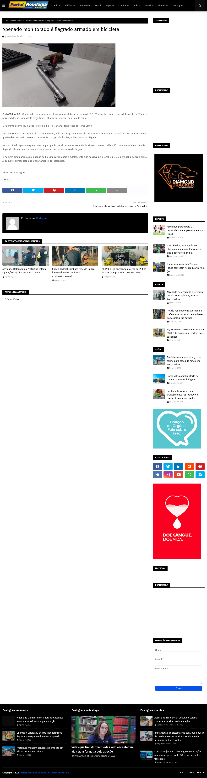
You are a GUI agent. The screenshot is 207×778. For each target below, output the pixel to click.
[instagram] (168, 474)
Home (182, 773)
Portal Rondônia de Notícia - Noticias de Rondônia (44, 773)
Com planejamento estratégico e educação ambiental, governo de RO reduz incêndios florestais (177, 755)
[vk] (157, 474)
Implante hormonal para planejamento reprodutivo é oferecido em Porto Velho (182, 395)
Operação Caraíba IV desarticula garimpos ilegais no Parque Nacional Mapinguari (39, 734)
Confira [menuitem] (122, 5)
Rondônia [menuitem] (85, 5)
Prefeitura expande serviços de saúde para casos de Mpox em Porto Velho (184, 361)
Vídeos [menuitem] (161, 5)
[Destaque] (103, 729)
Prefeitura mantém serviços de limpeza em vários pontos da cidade (39, 749)
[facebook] (157, 466)
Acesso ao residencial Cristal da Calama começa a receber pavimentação (175, 719)
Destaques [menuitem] (178, 5)
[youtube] (178, 474)
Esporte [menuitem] (110, 5)
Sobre (191, 773)
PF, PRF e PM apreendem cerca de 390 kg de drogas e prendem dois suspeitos (124, 271)
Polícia (21, 21)
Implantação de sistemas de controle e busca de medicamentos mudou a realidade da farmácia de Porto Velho (179, 736)
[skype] (200, 474)
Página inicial (10, 21)
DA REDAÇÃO (80, 756)
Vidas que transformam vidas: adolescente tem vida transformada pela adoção (39, 719)
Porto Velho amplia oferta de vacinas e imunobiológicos (183, 378)
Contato (201, 773)
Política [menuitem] (68, 5)
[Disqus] (75, 420)
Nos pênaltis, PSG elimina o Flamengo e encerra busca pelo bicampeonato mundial (184, 249)
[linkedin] (178, 466)
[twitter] (168, 466)
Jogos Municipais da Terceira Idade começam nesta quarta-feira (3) (186, 268)
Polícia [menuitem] (137, 5)
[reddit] (189, 466)
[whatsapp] (189, 474)
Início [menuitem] (57, 5)
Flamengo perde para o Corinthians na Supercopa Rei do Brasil (185, 230)
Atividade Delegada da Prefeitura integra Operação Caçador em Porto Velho (24, 271)
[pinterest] (200, 466)
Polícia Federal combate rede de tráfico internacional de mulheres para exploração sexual (73, 273)
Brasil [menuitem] (98, 5)
